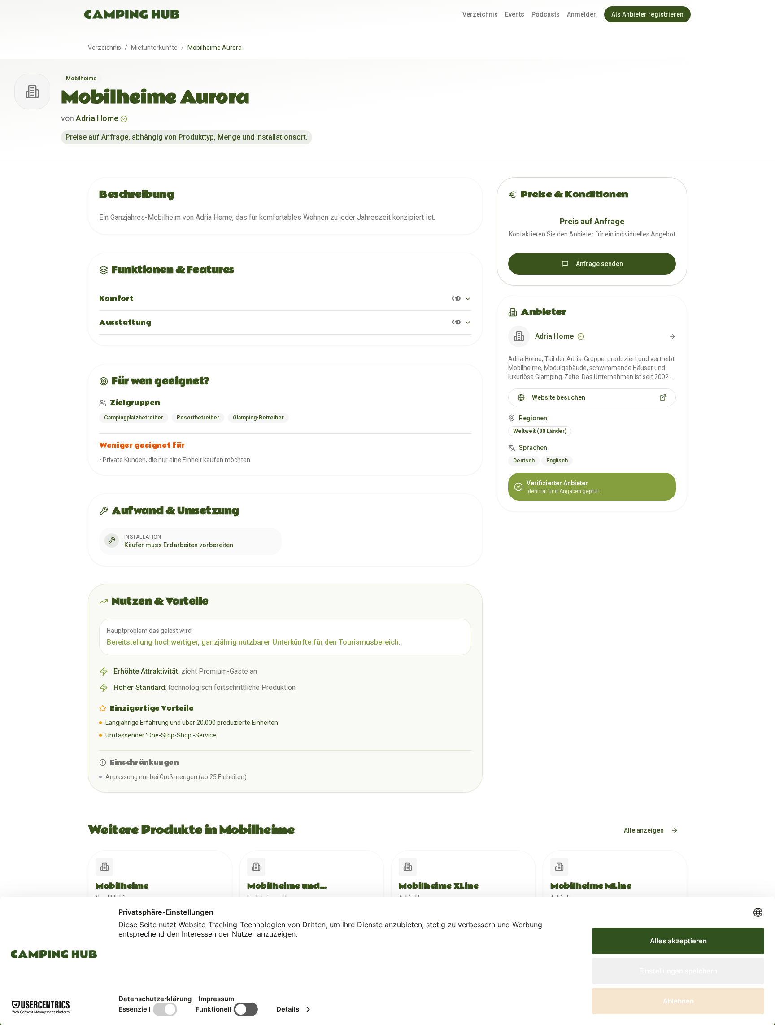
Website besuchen (558, 397)
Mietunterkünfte (154, 47)
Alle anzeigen (644, 830)
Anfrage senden (599, 263)
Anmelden (582, 14)
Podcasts (545, 14)
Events (514, 14)
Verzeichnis (480, 14)
